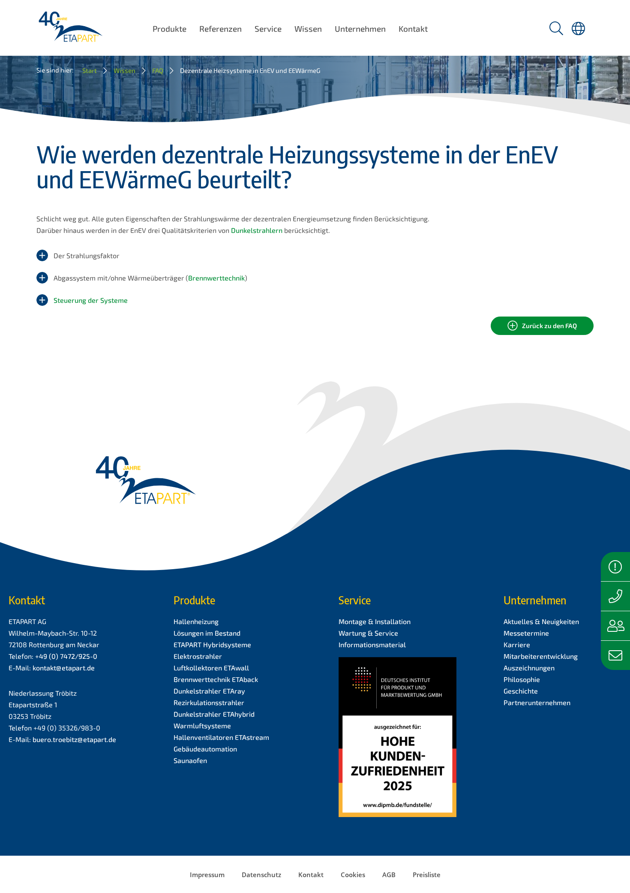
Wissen (308, 28)
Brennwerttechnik (216, 278)
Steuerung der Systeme (91, 300)
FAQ (157, 70)
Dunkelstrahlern (256, 230)
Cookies (353, 874)
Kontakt (413, 28)
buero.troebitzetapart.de (74, 739)
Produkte (169, 28)
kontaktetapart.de (64, 668)
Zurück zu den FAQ (549, 325)
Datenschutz (261, 874)
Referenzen (220, 28)
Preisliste (427, 874)
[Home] (70, 36)
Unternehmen (360, 28)
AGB (389, 874)
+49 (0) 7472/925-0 (66, 656)
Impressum (207, 874)
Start (89, 70)
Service (268, 28)
